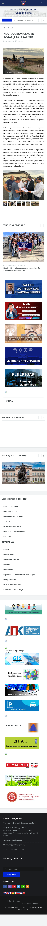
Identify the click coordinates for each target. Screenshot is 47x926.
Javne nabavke (8, 569)
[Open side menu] (3, 3)
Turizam (6, 521)
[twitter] (18, 886)
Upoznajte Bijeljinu (10, 506)
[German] (13, 893)
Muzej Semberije (9, 580)
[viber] (10, 886)
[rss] (27, 886)
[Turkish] (24, 893)
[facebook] (5, 886)
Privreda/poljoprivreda (12, 526)
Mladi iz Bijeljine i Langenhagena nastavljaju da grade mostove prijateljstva (21, 269)
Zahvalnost (26, 903)
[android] (23, 886)
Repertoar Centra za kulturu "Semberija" (19, 575)
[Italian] (15, 893)
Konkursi (6, 564)
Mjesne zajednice (10, 511)
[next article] (40, 20)
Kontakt (36, 903)
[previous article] (43, 20)
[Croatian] (4, 893)
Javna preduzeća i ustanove (14, 531)
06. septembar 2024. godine (14, 41)
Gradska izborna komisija (13, 590)
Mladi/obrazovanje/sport (13, 516)
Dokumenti (7, 536)
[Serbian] (21, 893)
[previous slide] (38, 225)
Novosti (6, 549)
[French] (10, 893)
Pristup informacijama (12, 585)
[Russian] (18, 893)
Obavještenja (7, 20)
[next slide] (42, 225)
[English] (7, 893)
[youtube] (14, 886)
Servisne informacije (11, 559)
